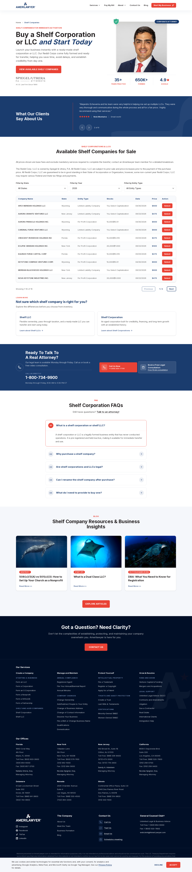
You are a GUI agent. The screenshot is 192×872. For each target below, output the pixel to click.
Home (18, 22)
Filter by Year (76, 183)
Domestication (63, 729)
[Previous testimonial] (82, 127)
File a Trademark (105, 682)
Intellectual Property (110, 678)
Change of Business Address (70, 708)
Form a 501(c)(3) (23, 699)
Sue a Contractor (146, 708)
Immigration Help (146, 721)
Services (94, 5)
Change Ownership (65, 700)
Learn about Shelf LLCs (30, 330)
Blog (146, 5)
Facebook (23, 830)
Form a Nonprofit (23, 694)
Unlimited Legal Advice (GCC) (152, 695)
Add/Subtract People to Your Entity (72, 704)
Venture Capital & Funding (150, 682)
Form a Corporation (24, 686)
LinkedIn (22, 838)
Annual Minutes (64, 690)
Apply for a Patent (106, 690)
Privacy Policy (105, 865)
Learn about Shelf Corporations (115, 330)
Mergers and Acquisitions (150, 686)
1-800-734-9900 (41, 377)
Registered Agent (64, 682)
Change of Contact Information (71, 712)
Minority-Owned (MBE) (108, 713)
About (120, 5)
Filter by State (22, 183)
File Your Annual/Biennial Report (71, 686)
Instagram (23, 826)
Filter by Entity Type (133, 183)
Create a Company (24, 673)
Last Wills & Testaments (108, 704)
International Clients (148, 717)
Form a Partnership (24, 703)
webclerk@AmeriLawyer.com (153, 832)
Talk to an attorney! (108, 412)
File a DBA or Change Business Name (73, 721)
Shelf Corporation (23, 712)
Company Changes (66, 696)
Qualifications (63, 725)
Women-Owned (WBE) (108, 718)
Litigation (143, 704)
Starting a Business (26, 678)
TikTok (22, 834)
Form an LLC (21, 682)
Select (167, 206)
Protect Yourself (106, 673)
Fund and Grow (147, 678)
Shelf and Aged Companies (29, 708)
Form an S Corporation (26, 690)
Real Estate (144, 712)
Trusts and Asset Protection (114, 696)
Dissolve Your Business (67, 717)
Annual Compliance (67, 678)
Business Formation (65, 830)
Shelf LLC (20, 717)
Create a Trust (104, 700)
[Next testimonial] (89, 127)
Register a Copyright (107, 686)
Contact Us (135, 5)
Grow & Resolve (147, 673)
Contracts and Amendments (151, 700)
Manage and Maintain (67, 673)
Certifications (106, 709)
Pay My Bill (109, 5)
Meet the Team (63, 826)
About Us (61, 821)
